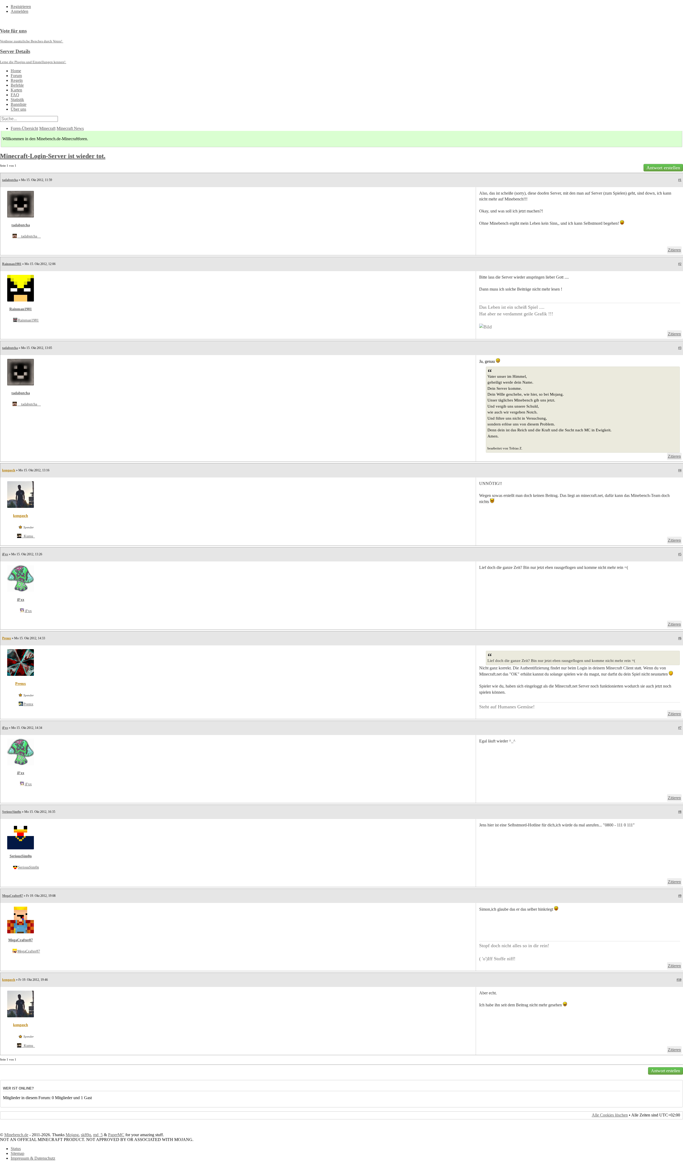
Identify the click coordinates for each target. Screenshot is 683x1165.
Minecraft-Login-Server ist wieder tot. (52, 155)
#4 (679, 470)
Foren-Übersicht (24, 128)
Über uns (18, 109)
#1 (679, 180)
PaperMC (116, 1134)
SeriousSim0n (11, 812)
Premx (6, 638)
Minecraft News (70, 128)
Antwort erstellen (663, 167)
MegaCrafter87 (12, 896)
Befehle (17, 85)
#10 (679, 980)
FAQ (15, 95)
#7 (679, 728)
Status (16, 1148)
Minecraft (47, 128)
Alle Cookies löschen (610, 1115)
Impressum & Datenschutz (33, 1158)
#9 (679, 896)
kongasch (8, 470)
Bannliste (18, 104)
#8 (679, 812)
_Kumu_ (28, 536)
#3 (679, 348)
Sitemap (17, 1153)
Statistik (17, 99)
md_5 (98, 1134)
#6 (679, 638)
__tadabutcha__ (29, 236)
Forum (16, 75)
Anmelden (19, 11)
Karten (16, 90)
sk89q (86, 1134)
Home (16, 71)
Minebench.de (16, 1134)
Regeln (17, 80)
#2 (679, 264)
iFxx (5, 554)
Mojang (72, 1134)
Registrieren (21, 6)
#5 (679, 554)
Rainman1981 (11, 264)
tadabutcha (10, 180)
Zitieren (674, 250)
